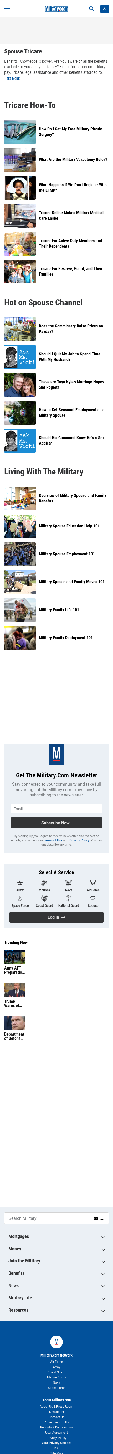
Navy (56, 1382)
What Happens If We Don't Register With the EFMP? (73, 187)
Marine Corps (56, 1377)
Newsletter (56, 1412)
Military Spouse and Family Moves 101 (72, 581)
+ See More (12, 78)
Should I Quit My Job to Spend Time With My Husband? (69, 356)
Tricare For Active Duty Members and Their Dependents (70, 243)
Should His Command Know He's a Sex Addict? (71, 440)
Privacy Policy (79, 840)
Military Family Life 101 (59, 609)
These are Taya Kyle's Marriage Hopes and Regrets (71, 384)
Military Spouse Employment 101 (67, 553)
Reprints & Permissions (56, 1427)
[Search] (91, 9)
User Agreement (56, 1433)
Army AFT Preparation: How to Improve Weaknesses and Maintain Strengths (14, 970)
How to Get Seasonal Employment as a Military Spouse (72, 412)
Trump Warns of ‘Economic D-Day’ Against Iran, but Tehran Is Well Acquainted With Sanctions (14, 1003)
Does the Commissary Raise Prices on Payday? (71, 329)
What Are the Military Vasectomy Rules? (73, 159)
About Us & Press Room (56, 1406)
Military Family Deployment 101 (66, 637)
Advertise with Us (56, 1422)
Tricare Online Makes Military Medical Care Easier (71, 215)
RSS (56, 1448)
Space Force (56, 1388)
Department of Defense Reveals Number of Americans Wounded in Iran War (14, 1036)
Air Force (56, 1362)
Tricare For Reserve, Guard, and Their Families (70, 271)
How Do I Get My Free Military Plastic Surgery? (70, 131)
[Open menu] (7, 9)
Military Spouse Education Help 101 (69, 525)
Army (56, 1367)
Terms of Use (53, 840)
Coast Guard (56, 1372)
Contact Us (56, 1417)
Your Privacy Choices (56, 1443)
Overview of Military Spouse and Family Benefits (72, 498)
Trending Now (16, 943)
